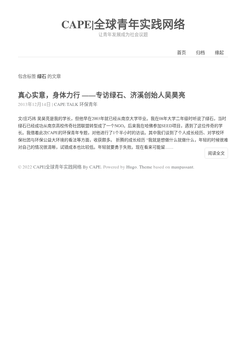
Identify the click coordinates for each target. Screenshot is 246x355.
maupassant (182, 167)
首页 (181, 52)
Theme (145, 167)
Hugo (131, 167)
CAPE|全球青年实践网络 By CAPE (67, 167)
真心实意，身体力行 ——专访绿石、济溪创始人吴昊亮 (101, 95)
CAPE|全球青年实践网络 (123, 24)
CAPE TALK (66, 104)
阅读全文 (216, 153)
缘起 (219, 52)
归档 (200, 52)
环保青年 (89, 104)
